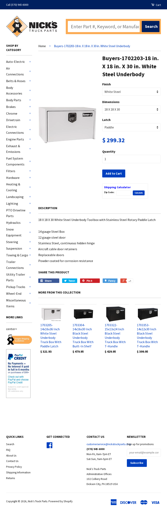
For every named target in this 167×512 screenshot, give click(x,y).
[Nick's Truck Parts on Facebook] (49, 446)
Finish (106, 84)
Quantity (108, 151)
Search (10, 444)
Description (47, 208)
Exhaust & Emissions (13, 149)
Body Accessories (14, 91)
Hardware (13, 178)
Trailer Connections (15, 265)
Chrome (11, 113)
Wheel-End (13, 293)
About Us (11, 455)
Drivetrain (13, 120)
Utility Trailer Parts (15, 277)
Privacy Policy (14, 467)
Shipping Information (18, 472)
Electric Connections (15, 130)
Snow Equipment (14, 232)
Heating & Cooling (13, 187)
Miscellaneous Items (16, 303)
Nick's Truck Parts (37, 501)
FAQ (8, 450)
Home (42, 46)
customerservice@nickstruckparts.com (109, 444)
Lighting (12, 203)
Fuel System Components (15, 161)
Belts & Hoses (15, 81)
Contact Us (12, 461)
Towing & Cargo (17, 255)
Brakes (11, 107)
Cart (158, 5)
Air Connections (15, 71)
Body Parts (13, 100)
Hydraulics (13, 223)
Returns (10, 478)
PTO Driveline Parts (15, 213)
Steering (12, 242)
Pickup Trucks (15, 287)
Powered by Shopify (60, 501)
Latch (106, 120)
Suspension (14, 248)
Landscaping (15, 197)
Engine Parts (15, 139)
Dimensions (111, 102)
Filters (10, 171)
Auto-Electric (15, 62)
